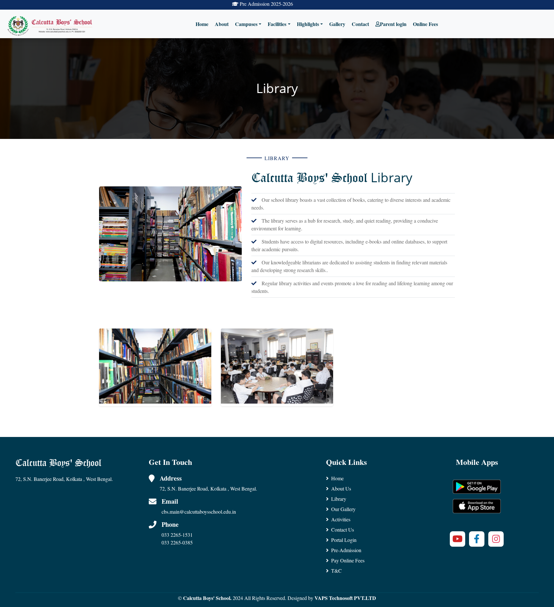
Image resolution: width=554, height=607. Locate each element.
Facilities (277, 24)
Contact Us (342, 529)
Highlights (308, 24)
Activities (340, 519)
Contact (360, 24)
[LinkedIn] (477, 539)
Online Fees (425, 24)
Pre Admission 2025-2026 (245, 3)
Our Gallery (343, 509)
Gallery (337, 24)
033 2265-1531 (177, 534)
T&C (336, 570)
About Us (341, 488)
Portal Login (344, 539)
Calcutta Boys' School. (207, 598)
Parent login (393, 24)
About (222, 24)
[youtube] (457, 539)
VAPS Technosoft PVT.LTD (345, 598)
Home (202, 24)
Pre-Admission (346, 550)
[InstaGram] (496, 539)
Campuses (246, 24)
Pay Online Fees (348, 560)
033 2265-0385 (177, 542)
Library (338, 498)
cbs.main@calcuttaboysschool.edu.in (199, 511)
